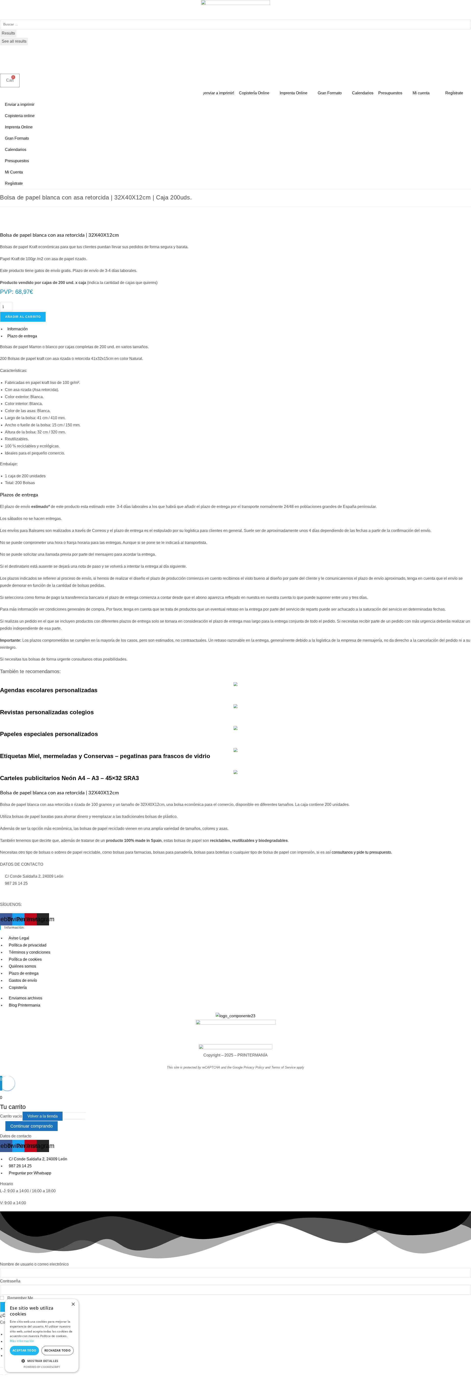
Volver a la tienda (42, 1116)
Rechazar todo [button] (57, 1350)
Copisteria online (20, 116)
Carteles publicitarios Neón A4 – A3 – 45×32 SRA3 (69, 778)
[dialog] (41, 1335)
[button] (42, 1361)
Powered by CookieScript (42, 1367)
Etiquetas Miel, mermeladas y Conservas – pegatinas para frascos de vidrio (105, 756)
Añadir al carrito (23, 317)
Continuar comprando (31, 1126)
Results (8, 33)
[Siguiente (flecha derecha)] (6, 1374)
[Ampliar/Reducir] (1, 1367)
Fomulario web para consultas (26, 897)
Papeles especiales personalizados (49, 734)
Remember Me (19, 1298)
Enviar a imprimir (19, 104)
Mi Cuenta (14, 172)
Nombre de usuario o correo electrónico (34, 1264)
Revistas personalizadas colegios (47, 712)
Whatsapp (13, 890)
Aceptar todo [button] (25, 1350)
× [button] (73, 1304)
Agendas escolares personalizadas (48, 690)
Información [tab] (17, 329)
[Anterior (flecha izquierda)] (1, 1374)
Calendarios (15, 150)
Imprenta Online (19, 127)
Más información (22, 1341)
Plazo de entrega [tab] (22, 336)
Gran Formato (17, 138)
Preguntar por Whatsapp (44, 890)
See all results (14, 41)
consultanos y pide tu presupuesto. (362, 852)
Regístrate (14, 183)
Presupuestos (17, 161)
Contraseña (10, 1281)
